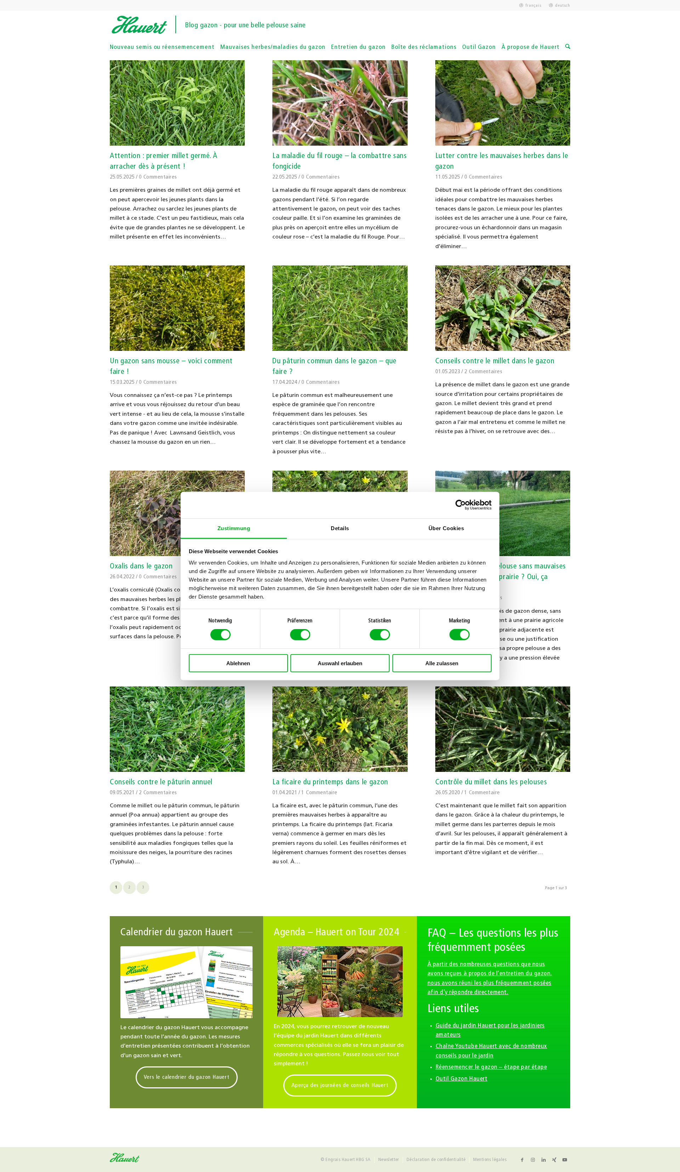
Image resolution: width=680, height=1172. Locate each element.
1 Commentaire (319, 793)
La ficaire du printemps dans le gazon (330, 782)
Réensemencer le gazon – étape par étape (491, 1067)
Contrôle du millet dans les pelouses (491, 782)
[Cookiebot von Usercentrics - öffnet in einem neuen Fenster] (461, 505)
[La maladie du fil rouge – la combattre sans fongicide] (339, 103)
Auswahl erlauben (340, 663)
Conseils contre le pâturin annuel (161, 782)
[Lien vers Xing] (554, 1160)
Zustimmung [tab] (233, 528)
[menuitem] (530, 6)
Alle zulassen (441, 663)
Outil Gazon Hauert (462, 1079)
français (533, 6)
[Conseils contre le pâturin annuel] (177, 729)
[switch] (300, 634)
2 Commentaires (483, 372)
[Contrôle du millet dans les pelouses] (502, 729)
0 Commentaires (158, 177)
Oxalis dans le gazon (141, 566)
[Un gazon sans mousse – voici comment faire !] (177, 308)
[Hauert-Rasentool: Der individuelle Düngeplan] (186, 982)
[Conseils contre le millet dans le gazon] (502, 308)
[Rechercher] (567, 47)
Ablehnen (238, 663)
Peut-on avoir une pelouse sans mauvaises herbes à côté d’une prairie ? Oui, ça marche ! (500, 577)
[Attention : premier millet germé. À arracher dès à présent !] (177, 103)
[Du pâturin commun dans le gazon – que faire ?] (339, 308)
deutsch (562, 6)
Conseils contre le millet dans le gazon (495, 361)
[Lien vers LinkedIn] (543, 1160)
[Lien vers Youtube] (565, 1160)
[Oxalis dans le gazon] (177, 513)
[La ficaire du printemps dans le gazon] (339, 729)
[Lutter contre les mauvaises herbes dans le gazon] (502, 103)
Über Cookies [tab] (446, 528)
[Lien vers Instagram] (533, 1160)
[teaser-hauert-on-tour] (340, 981)
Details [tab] (340, 528)
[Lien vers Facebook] (522, 1160)
